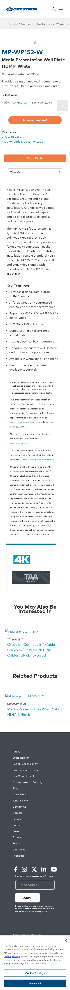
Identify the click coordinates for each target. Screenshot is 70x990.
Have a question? (35, 120)
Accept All (35, 983)
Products (12, 23)
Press (16, 831)
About (16, 751)
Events (17, 843)
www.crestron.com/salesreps (25, 422)
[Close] (66, 940)
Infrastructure (43, 23)
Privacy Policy (12, 956)
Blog (15, 788)
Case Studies (21, 794)
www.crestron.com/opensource (38, 459)
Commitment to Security (28, 782)
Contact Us (19, 806)
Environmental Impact (26, 769)
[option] (35, 644)
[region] (35, 962)
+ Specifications (13, 137)
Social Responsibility (25, 763)
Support (17, 818)
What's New (20, 800)
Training (17, 837)
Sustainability (21, 757)
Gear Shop (19, 849)
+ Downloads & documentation (23, 141)
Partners (18, 825)
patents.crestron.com (21, 442)
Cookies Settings (35, 973)
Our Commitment (23, 776)
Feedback (18, 855)
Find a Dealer (35, 158)
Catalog (26, 23)
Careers (17, 812)
